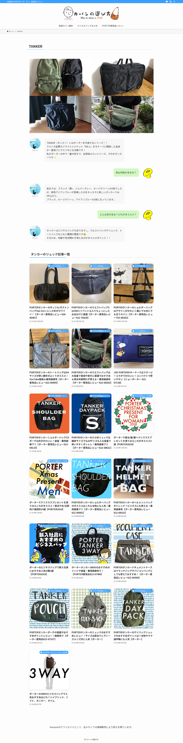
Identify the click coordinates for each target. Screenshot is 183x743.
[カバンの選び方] (91, 13)
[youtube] (167, 1)
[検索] (174, 1)
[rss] (170, 1)
